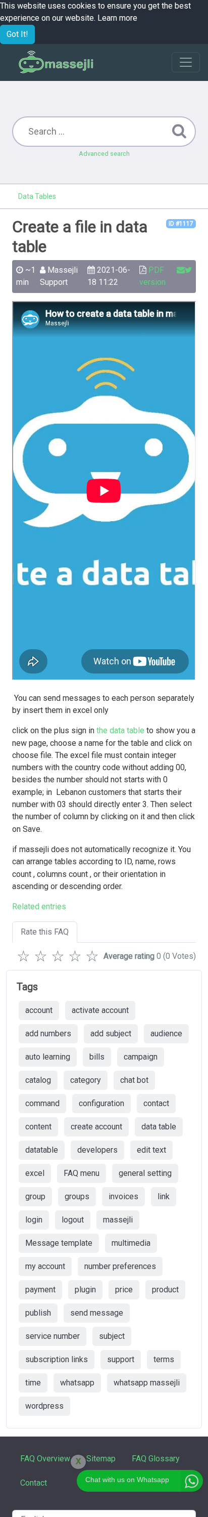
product (165, 1289)
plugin (85, 1289)
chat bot (134, 1080)
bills (97, 1057)
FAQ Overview (45, 1458)
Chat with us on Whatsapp (127, 1480)
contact (156, 1103)
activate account (100, 1010)
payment (40, 1289)
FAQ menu (81, 1173)
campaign (141, 1057)
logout (73, 1220)
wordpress (44, 1406)
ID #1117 (181, 223)
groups (77, 1196)
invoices (123, 1196)
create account (96, 1126)
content (38, 1126)
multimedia (131, 1243)
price (124, 1289)
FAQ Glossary (156, 1458)
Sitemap (101, 1458)
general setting (145, 1173)
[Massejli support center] (56, 62)
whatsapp (77, 1382)
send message (96, 1313)
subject (112, 1336)
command (42, 1103)
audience (166, 1033)
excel (34, 1173)
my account (45, 1266)
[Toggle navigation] (186, 62)
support (120, 1359)
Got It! (17, 34)
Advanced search (104, 153)
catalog (38, 1080)
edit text (151, 1150)
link (164, 1196)
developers (97, 1150)
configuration (101, 1103)
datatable (41, 1150)
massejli (118, 1220)
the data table (120, 730)
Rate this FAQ (45, 932)
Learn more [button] (117, 18)
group (35, 1196)
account (39, 1010)
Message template (58, 1243)
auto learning (47, 1057)
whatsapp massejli (147, 1382)
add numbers (48, 1033)
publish (38, 1313)
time (33, 1382)
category (85, 1080)
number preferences (120, 1266)
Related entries (39, 906)
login (33, 1220)
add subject (110, 1033)
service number (52, 1336)
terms (163, 1359)
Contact (33, 1483)
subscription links (56, 1359)
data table (158, 1126)
